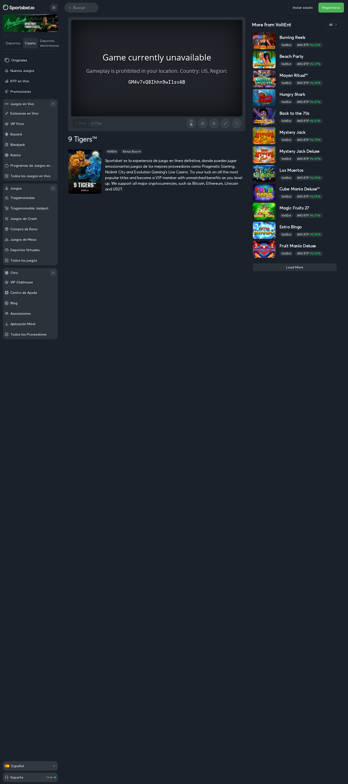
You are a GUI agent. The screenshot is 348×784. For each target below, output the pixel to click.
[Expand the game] (225, 123)
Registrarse (331, 7)
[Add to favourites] (214, 123)
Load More (294, 267)
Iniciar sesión (303, 7)
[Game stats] (202, 123)
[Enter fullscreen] (236, 123)
